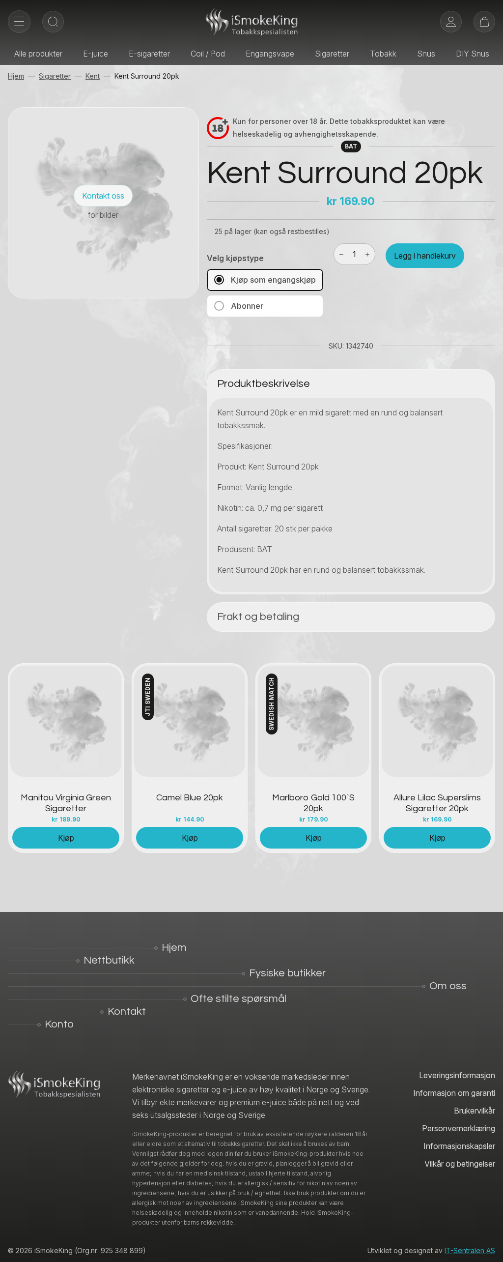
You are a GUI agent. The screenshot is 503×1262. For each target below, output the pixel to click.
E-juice (95, 54)
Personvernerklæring (458, 1128)
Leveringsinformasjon (457, 1075)
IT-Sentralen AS (470, 1250)
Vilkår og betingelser (459, 1164)
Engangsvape (270, 54)
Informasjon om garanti (454, 1093)
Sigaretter (332, 54)
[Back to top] (488, 1247)
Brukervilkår (474, 1110)
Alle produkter (38, 54)
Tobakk (383, 54)
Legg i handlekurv (425, 256)
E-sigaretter (149, 54)
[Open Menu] (19, 21)
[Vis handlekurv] (484, 21)
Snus (426, 54)
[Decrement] (341, 254)
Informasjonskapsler (459, 1146)
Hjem (16, 76)
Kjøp (66, 838)
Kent (92, 76)
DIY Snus (472, 54)
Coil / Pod (208, 54)
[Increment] (367, 254)
